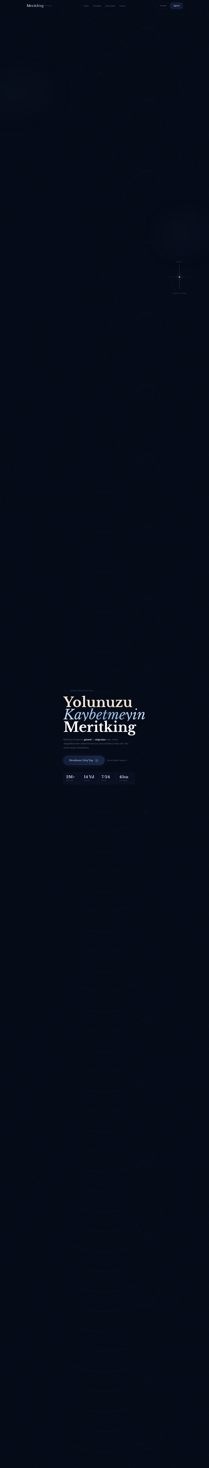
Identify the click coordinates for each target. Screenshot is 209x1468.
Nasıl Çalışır (110, 6)
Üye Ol (177, 6)
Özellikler (97, 6)
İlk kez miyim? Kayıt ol (116, 760)
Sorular (122, 6)
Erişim (86, 6)
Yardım (163, 6)
